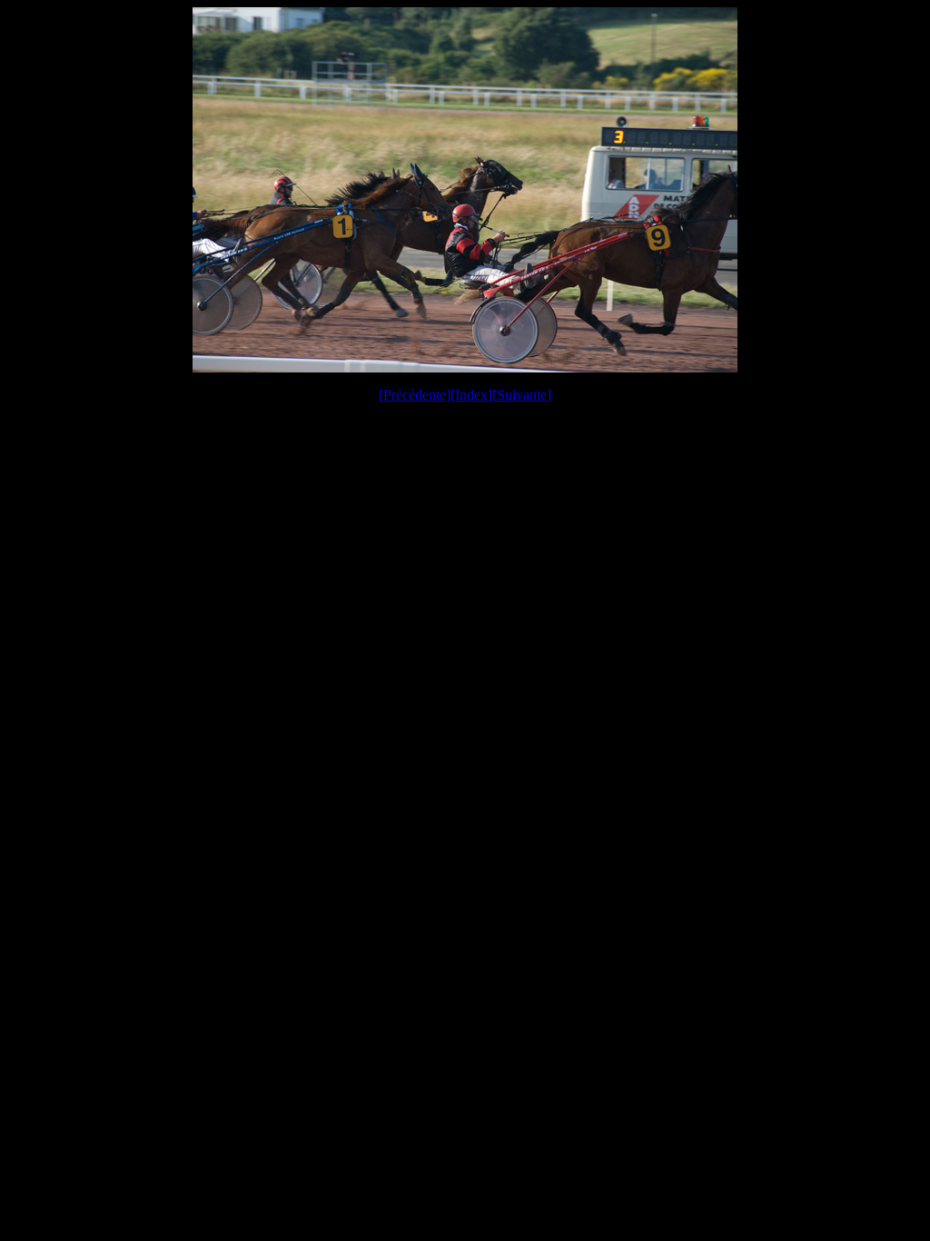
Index (471, 394)
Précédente (414, 394)
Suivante (522, 394)
